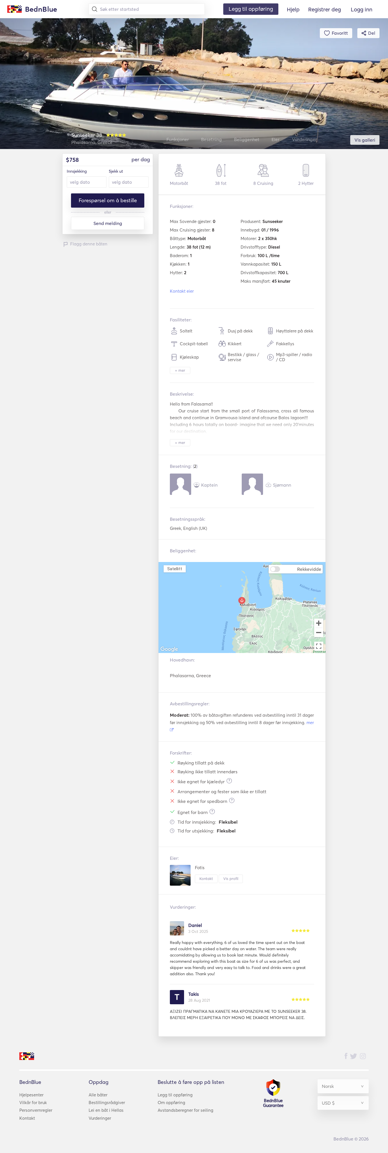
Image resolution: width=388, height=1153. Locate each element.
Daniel (195, 925)
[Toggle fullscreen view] (318, 646)
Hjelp (293, 9)
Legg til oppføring (175, 1095)
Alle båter (98, 1095)
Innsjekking (77, 171)
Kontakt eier (182, 291)
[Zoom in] (318, 623)
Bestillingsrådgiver (107, 1102)
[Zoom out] (318, 633)
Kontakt (206, 878)
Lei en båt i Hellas (106, 1110)
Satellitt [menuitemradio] (174, 568)
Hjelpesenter (31, 1095)
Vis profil (230, 878)
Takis (193, 994)
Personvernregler (35, 1110)
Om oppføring (171, 1102)
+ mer (180, 370)
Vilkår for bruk (33, 1102)
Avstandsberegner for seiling (185, 1110)
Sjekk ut (116, 171)
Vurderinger (100, 1118)
